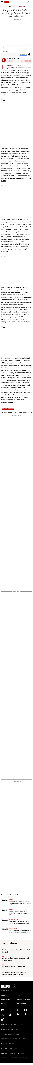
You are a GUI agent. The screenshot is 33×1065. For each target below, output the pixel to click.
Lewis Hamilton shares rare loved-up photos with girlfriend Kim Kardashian (19, 922)
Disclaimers (5, 1024)
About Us (4, 995)
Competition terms (7, 1043)
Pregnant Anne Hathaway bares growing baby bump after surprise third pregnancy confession (20, 903)
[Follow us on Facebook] (13, 1010)
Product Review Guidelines (18, 1058)
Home (9, 6)
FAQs (18, 995)
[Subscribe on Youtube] (5, 1014)
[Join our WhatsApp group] (5, 1019)
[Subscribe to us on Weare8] (28, 1014)
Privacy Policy (6, 1039)
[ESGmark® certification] (13, 986)
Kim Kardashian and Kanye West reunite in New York (16, 951)
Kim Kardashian (18, 68)
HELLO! (8, 48)
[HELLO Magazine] (7, 2)
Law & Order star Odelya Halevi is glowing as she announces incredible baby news (20, 931)
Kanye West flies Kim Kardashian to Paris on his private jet (15, 959)
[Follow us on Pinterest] (20, 1014)
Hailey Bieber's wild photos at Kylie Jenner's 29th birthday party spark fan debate (19, 913)
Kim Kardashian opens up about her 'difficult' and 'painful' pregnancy (14, 973)
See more (4, 897)
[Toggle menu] (2, 2)
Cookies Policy (16, 1024)
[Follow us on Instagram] (5, 1010)
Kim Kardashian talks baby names (13, 966)
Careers (4, 1058)
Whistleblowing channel (10, 1034)
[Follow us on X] (20, 1010)
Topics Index (21, 1003)
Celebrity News (19, 6)
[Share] (29, 54)
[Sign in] (28, 2)
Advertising (5, 999)
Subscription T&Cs (23, 999)
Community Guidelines (9, 1029)
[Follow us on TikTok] (28, 1010)
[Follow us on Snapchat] (13, 1014)
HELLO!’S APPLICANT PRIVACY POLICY (12, 1053)
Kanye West (5, 151)
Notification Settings (20, 1039)
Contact (4, 1003)
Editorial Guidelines (8, 1048)
